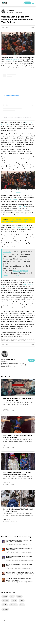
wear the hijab (21, 207)
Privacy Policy (18, 622)
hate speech (13, 199)
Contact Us (12, 622)
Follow (31, 360)
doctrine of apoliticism (12, 60)
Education (5, 600)
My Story (5, 609)
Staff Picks (13, 605)
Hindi (12, 596)
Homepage (4, 620)
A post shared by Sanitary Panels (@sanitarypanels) (18, 117)
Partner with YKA (16, 620)
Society (5, 596)
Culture (14, 600)
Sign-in (27, 3)
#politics (16, 270)
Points (21, 620)
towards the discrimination (19, 227)
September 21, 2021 (11, 275)
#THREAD (7, 252)
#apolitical (24, 270)
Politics (19, 596)
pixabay (18, 192)
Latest (21, 600)
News (21, 605)
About (9, 620)
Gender (5, 605)
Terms (6, 622)
